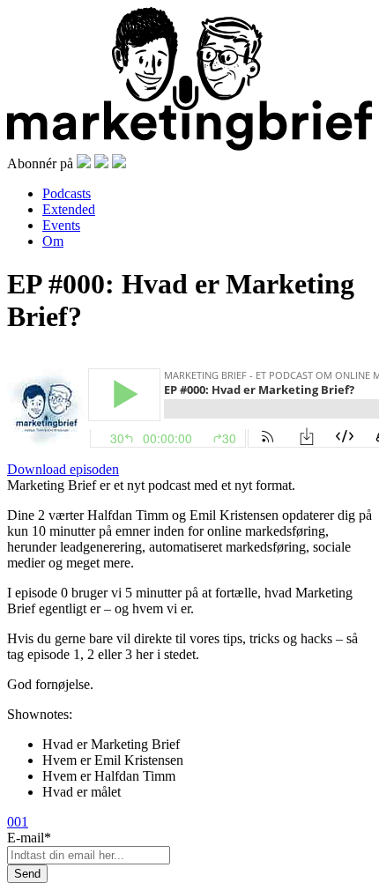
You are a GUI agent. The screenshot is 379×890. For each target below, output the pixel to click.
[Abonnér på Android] (119, 163)
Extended (68, 209)
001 (17, 821)
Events (61, 225)
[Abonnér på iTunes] (101, 163)
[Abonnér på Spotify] (84, 163)
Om (52, 241)
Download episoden (63, 469)
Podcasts (66, 193)
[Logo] (189, 145)
